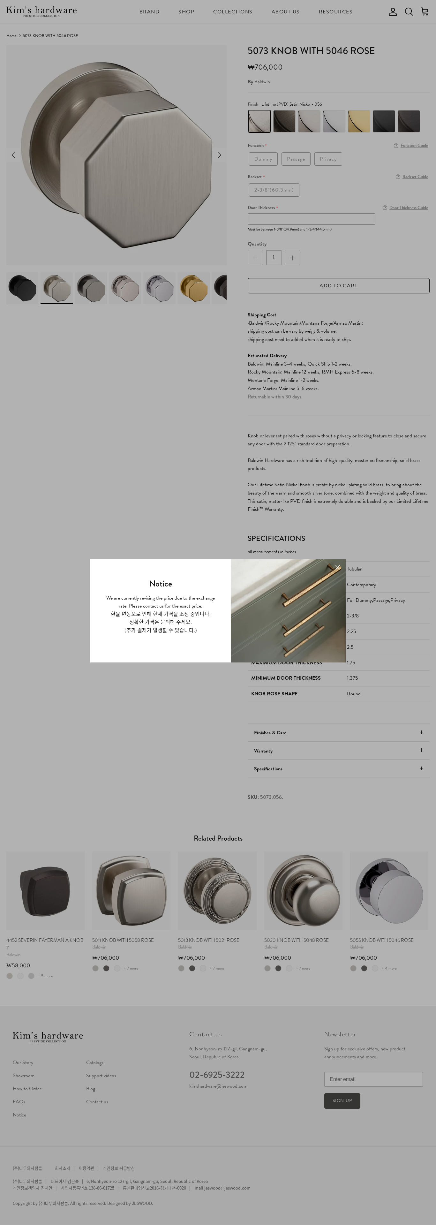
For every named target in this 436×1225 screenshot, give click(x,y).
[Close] (338, 567)
